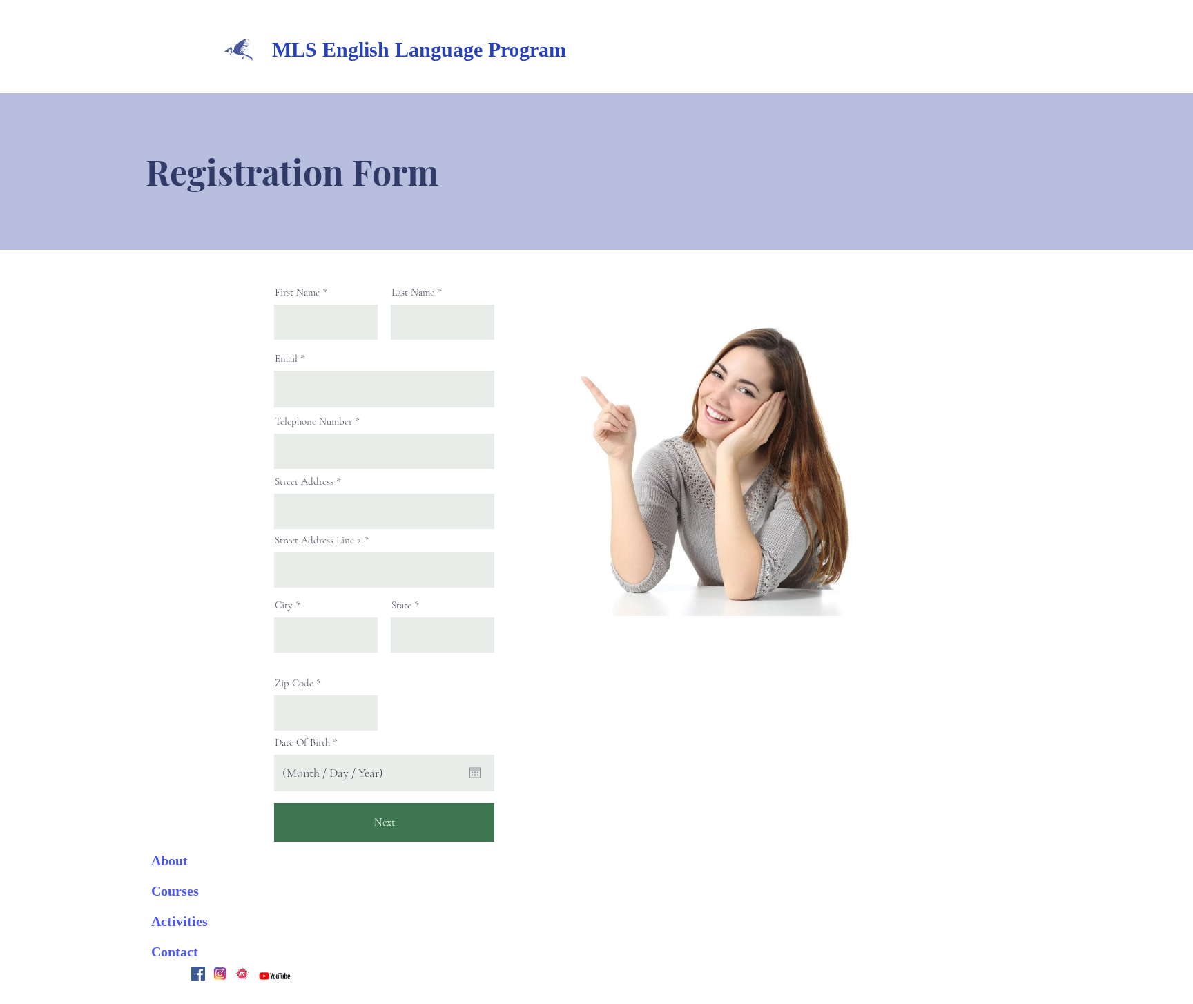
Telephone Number (313, 421)
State (401, 605)
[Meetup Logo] (242, 974)
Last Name (412, 292)
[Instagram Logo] (220, 974)
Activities (179, 921)
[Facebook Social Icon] (198, 974)
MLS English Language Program (419, 49)
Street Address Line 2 (318, 540)
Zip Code (294, 683)
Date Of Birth (308, 742)
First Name (297, 292)
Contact (174, 951)
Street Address (304, 481)
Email (286, 359)
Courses (175, 890)
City (284, 605)
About (169, 860)
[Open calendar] (475, 772)
